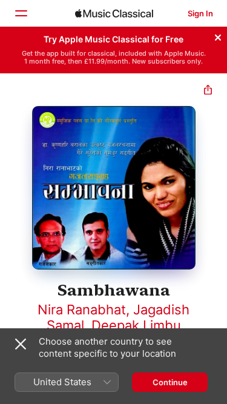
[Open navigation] (20, 13)
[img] (114, 13)
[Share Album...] (208, 91)
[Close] (218, 36)
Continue (170, 382)
